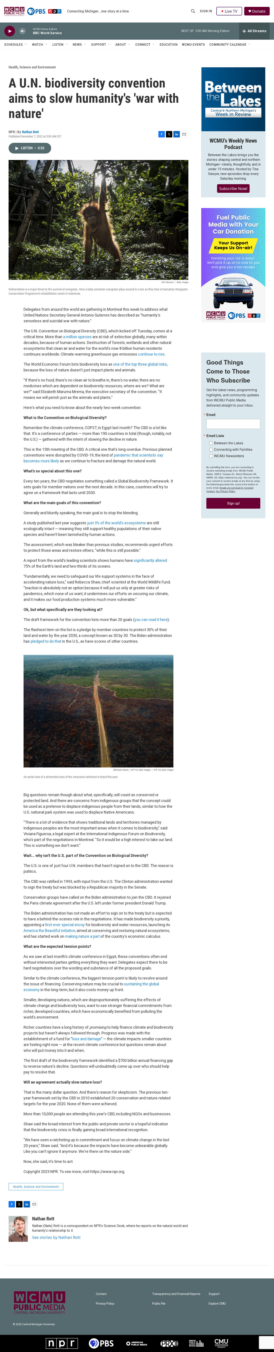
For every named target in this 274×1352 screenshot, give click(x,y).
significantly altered (150, 560)
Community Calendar (227, 44)
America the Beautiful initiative (49, 930)
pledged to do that (46, 641)
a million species (77, 337)
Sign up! (233, 503)
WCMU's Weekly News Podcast (233, 143)
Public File (158, 1303)
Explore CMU (217, 1303)
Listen (58, 44)
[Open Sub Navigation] (26, 44)
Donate (258, 11)
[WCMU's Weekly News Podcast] (233, 99)
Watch (37, 44)
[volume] (22, 31)
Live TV (231, 11)
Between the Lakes (228, 442)
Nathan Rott (30, 132)
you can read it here (151, 619)
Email (210, 414)
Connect (142, 44)
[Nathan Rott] (18, 1229)
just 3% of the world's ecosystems (116, 523)
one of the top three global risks (140, 364)
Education (169, 44)
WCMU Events (193, 44)
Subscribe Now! (233, 188)
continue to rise (151, 354)
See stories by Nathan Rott (56, 1237)
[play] (9, 31)
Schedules (13, 44)
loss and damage (86, 1039)
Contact (101, 1294)
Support (98, 44)
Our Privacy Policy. (226, 491)
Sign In (206, 11)
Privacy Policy (105, 1303)
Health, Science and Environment (32, 67)
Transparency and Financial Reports (176, 1294)
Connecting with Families (233, 449)
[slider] (29, 31)
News (77, 44)
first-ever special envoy (65, 924)
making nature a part (82, 936)
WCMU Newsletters (229, 455)
